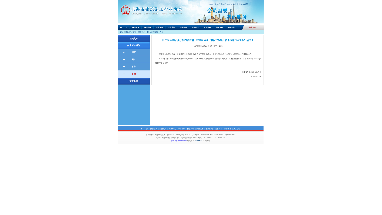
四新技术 (195, 27)
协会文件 (147, 27)
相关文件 (134, 38)
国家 (134, 52)
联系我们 (246, 4)
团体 (134, 59)
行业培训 (171, 27)
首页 (134, 32)
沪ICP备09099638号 (179, 141)
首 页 (123, 27)
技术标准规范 (152, 32)
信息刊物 (183, 27)
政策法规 (207, 27)
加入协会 (252, 27)
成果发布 (219, 27)
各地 (161, 32)
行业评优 (159, 27)
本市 (134, 67)
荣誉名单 (231, 27)
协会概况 (135, 27)
